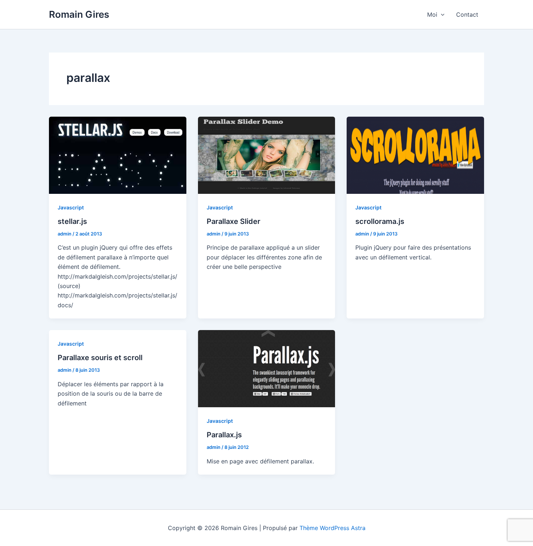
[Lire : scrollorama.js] (415, 154)
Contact (467, 14)
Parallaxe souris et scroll (100, 357)
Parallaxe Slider (233, 221)
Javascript (71, 207)
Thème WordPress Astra (332, 528)
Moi (432, 14)
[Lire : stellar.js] (117, 154)
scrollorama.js (379, 221)
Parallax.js (224, 434)
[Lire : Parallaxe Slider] (266, 154)
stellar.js (72, 221)
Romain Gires (79, 14)
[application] (441, 14)
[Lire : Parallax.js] (266, 368)
